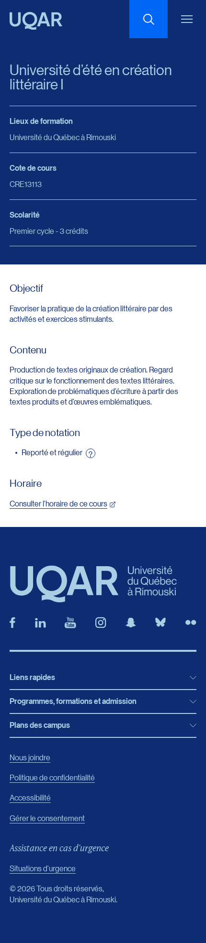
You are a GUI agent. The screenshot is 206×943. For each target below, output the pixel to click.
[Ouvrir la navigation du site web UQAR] (187, 19)
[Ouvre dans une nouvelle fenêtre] (12, 622)
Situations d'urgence (43, 868)
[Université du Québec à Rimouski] (36, 21)
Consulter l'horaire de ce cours (58, 503)
